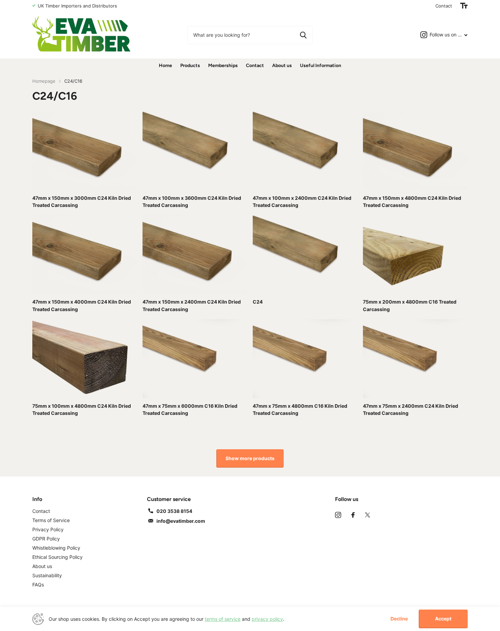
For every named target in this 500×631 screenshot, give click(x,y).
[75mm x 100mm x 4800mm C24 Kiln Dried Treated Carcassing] (84, 358)
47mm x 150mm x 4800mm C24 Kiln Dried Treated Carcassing (412, 201)
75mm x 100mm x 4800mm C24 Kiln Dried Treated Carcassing (81, 409)
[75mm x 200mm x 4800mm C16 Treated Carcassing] (415, 254)
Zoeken (303, 35)
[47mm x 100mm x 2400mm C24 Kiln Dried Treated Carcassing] (305, 150)
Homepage (43, 81)
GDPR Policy (46, 538)
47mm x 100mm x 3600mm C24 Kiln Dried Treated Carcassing (192, 201)
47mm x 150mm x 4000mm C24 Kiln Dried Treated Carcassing (81, 305)
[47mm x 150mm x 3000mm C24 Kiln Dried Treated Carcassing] (84, 150)
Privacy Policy (48, 529)
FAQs (38, 584)
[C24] (305, 254)
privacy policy (267, 619)
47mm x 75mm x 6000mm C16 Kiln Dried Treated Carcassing (190, 409)
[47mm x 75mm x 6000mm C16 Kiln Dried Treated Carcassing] (195, 358)
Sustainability (47, 575)
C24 (258, 302)
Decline (399, 618)
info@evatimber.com (180, 521)
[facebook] (353, 515)
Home (165, 65)
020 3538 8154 (174, 511)
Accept (443, 618)
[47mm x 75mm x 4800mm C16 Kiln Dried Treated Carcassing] (305, 358)
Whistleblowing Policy (56, 548)
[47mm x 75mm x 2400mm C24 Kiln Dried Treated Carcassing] (415, 358)
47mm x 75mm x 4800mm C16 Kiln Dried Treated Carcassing (300, 409)
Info (37, 499)
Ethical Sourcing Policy (57, 557)
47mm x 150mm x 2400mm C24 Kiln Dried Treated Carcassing (192, 305)
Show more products (250, 458)
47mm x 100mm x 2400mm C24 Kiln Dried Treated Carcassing (302, 201)
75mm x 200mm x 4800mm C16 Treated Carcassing (409, 305)
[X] (367, 515)
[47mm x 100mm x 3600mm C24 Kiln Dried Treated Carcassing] (195, 150)
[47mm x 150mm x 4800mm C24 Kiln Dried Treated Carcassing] (415, 150)
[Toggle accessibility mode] (464, 5)
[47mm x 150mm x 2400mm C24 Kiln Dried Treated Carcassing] (195, 254)
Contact (443, 6)
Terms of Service (51, 520)
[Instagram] (338, 515)
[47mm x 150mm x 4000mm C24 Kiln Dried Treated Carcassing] (84, 254)
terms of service (222, 619)
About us (282, 65)
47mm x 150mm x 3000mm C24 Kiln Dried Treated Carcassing (81, 201)
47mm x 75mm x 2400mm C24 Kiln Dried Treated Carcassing (410, 409)
